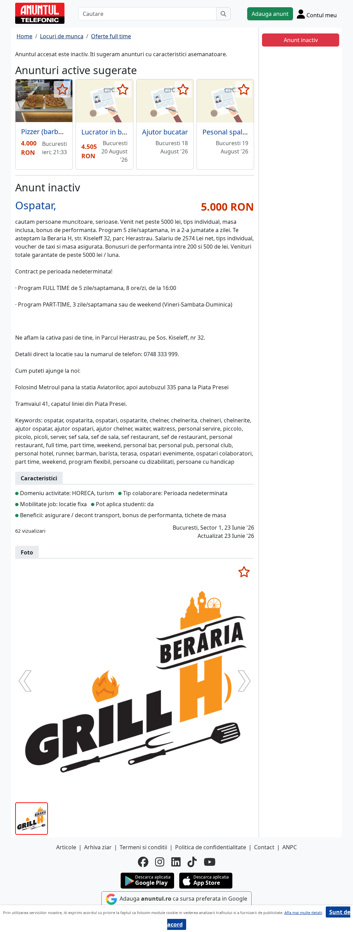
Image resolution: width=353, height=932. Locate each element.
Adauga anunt (270, 14)
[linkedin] (176, 862)
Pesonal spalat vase (233, 132)
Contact (264, 847)
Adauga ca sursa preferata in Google (182, 898)
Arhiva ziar (98, 847)
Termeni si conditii (143, 847)
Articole (66, 847)
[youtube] (209, 862)
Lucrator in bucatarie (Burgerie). (132, 132)
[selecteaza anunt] (62, 89)
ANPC (289, 847)
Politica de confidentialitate (210, 847)
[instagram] (159, 862)
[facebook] (143, 862)
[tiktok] (192, 862)
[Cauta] (223, 13)
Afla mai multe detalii (303, 912)
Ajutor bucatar (165, 132)
